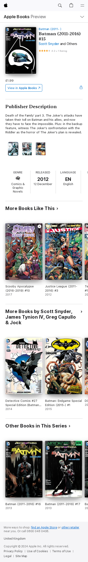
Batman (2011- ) (50, 29)
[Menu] (82, 5)
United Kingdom (15, 538)
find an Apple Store (44, 527)
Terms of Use (61, 551)
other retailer (70, 527)
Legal (7, 556)
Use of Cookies (37, 551)
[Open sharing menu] (81, 88)
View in (22, 88)
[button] (59, 5)
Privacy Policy (13, 551)
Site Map (21, 556)
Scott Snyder (49, 44)
